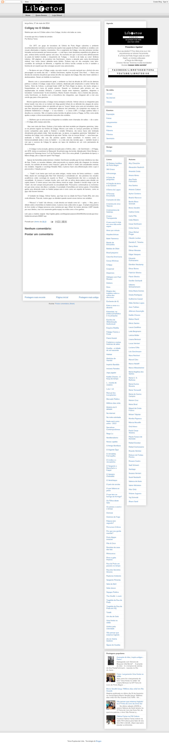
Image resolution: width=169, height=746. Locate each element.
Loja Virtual (57, 15)
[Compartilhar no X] (61, 221)
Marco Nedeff (134, 364)
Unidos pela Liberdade (111, 628)
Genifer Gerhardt (135, 281)
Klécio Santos (134, 323)
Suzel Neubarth (135, 477)
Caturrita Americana (114, 257)
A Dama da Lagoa (113, 190)
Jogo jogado (111, 373)
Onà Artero (133, 427)
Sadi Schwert (134, 465)
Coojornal (110, 269)
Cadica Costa (134, 212)
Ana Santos (133, 185)
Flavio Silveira (134, 277)
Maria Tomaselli (135, 390)
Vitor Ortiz (132, 489)
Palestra (109, 130)
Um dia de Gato (112, 616)
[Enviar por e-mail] (56, 221)
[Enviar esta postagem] (52, 222)
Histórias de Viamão (111, 359)
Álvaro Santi (133, 501)
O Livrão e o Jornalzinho (111, 461)
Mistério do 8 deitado (111, 408)
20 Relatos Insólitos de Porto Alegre (114, 164)
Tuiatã (108, 612)
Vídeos (109, 102)
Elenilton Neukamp (136, 264)
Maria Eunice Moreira (134, 385)
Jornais (109, 94)
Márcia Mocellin (135, 422)
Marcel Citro (133, 360)
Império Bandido (112, 364)
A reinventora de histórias (112, 211)
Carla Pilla (133, 216)
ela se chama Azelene (111, 640)
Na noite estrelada (113, 417)
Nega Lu (109, 434)
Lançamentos (111, 122)
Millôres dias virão (113, 403)
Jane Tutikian (134, 307)
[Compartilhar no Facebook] (63, 221)
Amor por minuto (113, 230)
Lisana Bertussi (135, 339)
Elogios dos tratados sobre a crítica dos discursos (112, 294)
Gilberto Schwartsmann (134, 286)
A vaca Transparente (111, 217)
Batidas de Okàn (112, 249)
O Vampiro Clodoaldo (110, 475)
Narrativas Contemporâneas (113, 428)
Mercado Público (113, 399)
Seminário (110, 138)
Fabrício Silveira (135, 273)
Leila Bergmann (135, 331)
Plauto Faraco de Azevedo (135, 438)
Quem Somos (41, 15)
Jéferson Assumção (136, 311)
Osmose (109, 513)
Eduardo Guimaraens (133, 259)
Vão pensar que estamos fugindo (112, 634)
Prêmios (109, 134)
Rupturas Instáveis (113, 576)
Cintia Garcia (134, 228)
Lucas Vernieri (134, 343)
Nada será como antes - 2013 (112, 422)
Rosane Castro (134, 461)
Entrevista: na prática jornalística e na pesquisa (113, 314)
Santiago (132, 469)
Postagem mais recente (35, 297)
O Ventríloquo (111, 480)
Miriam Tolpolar (135, 414)
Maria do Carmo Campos (135, 395)
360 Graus (110, 169)
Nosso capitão (112, 442)
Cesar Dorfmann (135, 224)
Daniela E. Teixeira (136, 242)
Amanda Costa (134, 171)
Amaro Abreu (134, 175)
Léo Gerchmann (135, 352)
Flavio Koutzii (111, 338)
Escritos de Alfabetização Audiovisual (111, 322)
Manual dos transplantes (111, 394)
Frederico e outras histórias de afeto (113, 343)
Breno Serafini (134, 208)
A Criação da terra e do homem (113, 184)
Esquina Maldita (112, 328)
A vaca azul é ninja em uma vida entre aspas (113, 224)
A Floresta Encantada (110, 195)
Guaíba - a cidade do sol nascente (113, 349)
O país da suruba (113, 484)
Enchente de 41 (112, 301)
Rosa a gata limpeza (111, 559)
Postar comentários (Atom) (64, 304)
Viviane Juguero (135, 493)
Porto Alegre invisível (111, 538)
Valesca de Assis (135, 481)
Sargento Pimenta (113, 580)
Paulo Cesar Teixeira (133, 432)
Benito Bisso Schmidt (133, 203)
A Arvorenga (111, 173)
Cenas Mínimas (112, 261)
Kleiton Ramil (134, 319)
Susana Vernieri (135, 473)
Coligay (109, 265)
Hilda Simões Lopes (136, 303)
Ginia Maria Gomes (136, 291)
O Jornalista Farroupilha (111, 455)
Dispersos (110, 273)
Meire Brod (133, 404)
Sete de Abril (111, 584)
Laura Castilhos (135, 327)
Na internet (110, 98)
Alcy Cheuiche (134, 163)
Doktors (109, 283)
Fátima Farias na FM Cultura (128, 716)
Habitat (109, 354)
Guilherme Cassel (136, 299)
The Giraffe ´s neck (113, 596)
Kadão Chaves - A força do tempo (113, 378)
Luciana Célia (134, 347)
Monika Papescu (135, 418)
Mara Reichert (134, 355)
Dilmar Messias (135, 250)
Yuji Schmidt (133, 497)
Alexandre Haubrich (136, 167)
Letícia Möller (134, 335)
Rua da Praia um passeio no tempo (113, 565)
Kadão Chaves (134, 315)
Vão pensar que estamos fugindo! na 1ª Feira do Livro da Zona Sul (130, 703)
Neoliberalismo (112, 438)
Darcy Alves (133, 246)
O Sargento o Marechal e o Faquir (111, 468)
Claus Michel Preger (134, 233)
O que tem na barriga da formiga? (114, 495)
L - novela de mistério (111, 384)
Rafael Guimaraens (136, 447)
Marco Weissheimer (136, 368)
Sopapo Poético (112, 592)
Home (27, 15)
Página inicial (62, 297)
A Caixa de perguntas (110, 178)
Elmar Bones (134, 269)
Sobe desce (111, 588)
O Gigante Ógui (112, 450)
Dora (108, 287)
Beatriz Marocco (135, 198)
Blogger (98, 741)
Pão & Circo (111, 543)
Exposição (110, 114)
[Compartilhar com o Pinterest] (65, 221)
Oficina (109, 126)
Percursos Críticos (113, 527)
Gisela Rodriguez (135, 295)
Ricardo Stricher (135, 451)
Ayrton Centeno (135, 194)
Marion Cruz (133, 400)
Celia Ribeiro (134, 220)
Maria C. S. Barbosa (133, 379)
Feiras (108, 118)
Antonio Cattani (135, 190)
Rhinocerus (110, 554)
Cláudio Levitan (135, 238)
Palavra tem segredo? (111, 522)
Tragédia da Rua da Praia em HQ (114, 607)
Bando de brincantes (110, 244)
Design (109, 151)
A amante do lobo (113, 200)
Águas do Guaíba (113, 645)
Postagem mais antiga (88, 297)
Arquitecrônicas (112, 234)
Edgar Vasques (135, 254)
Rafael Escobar (135, 443)
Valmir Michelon (135, 485)
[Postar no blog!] (58, 221)
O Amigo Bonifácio (113, 446)
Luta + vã (110, 389)
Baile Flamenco (112, 238)
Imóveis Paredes (113, 369)
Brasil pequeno (112, 253)
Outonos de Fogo (113, 517)
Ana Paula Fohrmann (133, 180)
